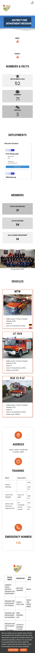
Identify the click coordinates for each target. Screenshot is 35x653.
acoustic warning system (20, 627)
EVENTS (17, 54)
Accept (24, 650)
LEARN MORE (13, 650)
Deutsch (30, 325)
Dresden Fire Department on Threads (10, 603)
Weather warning (19, 589)
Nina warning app (19, 615)
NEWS (17, 38)
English (30, 328)
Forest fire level (20, 603)
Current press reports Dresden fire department (10, 589)
